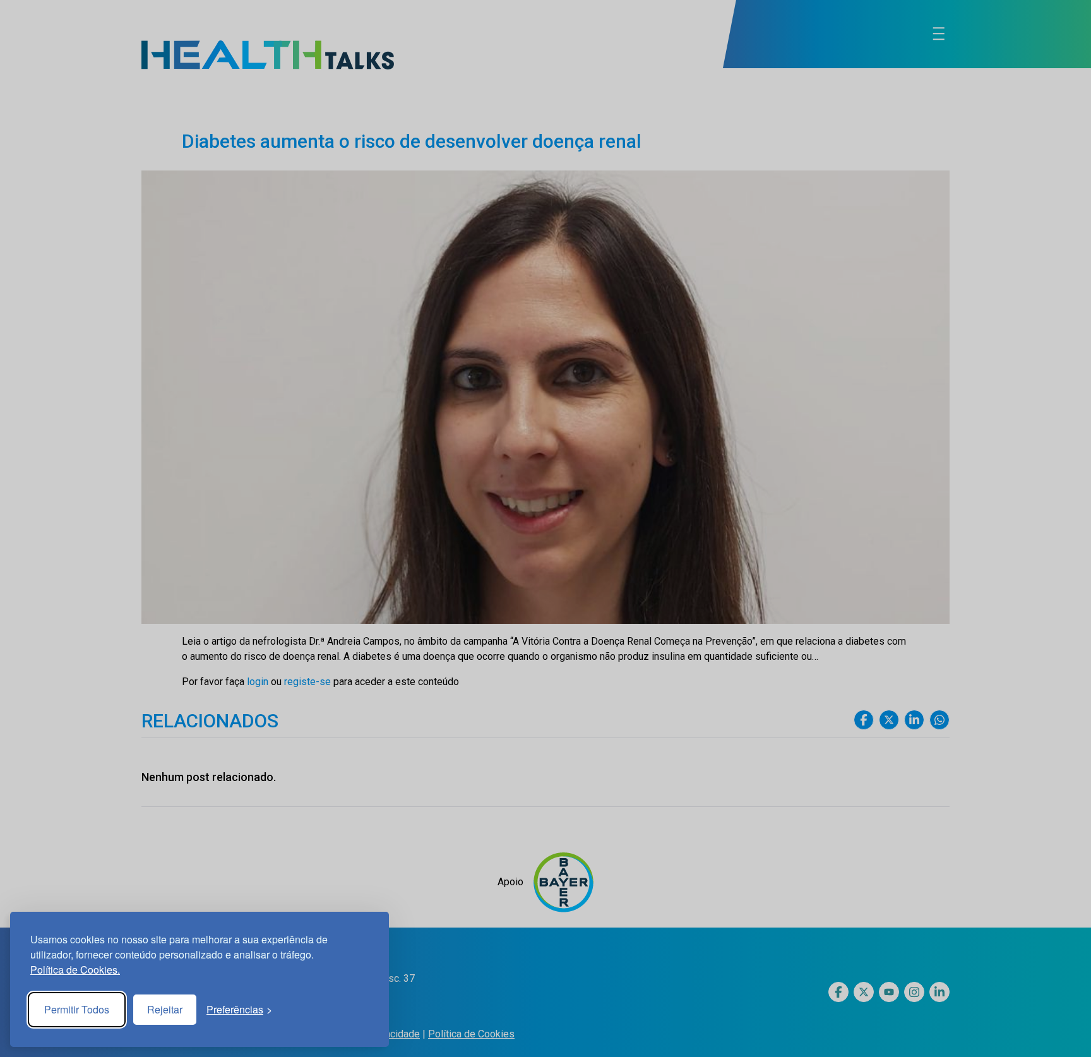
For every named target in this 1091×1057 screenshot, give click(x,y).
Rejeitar (164, 1009)
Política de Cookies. (75, 969)
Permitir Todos (76, 1009)
